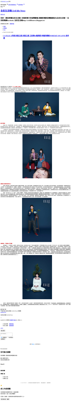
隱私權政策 (43, 382)
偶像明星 (12, 23)
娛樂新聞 (11, 325)
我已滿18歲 (3, 399)
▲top (2, 328)
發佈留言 (3, 339)
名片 (4, 29)
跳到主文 (3, 14)
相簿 (4, 26)
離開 (8, 399)
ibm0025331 (3, 312)
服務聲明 (48, 382)
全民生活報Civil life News (13, 10)
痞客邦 (11, 320)
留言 (15, 320)
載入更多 (3, 330)
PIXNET (25, 382)
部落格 (5, 28)
